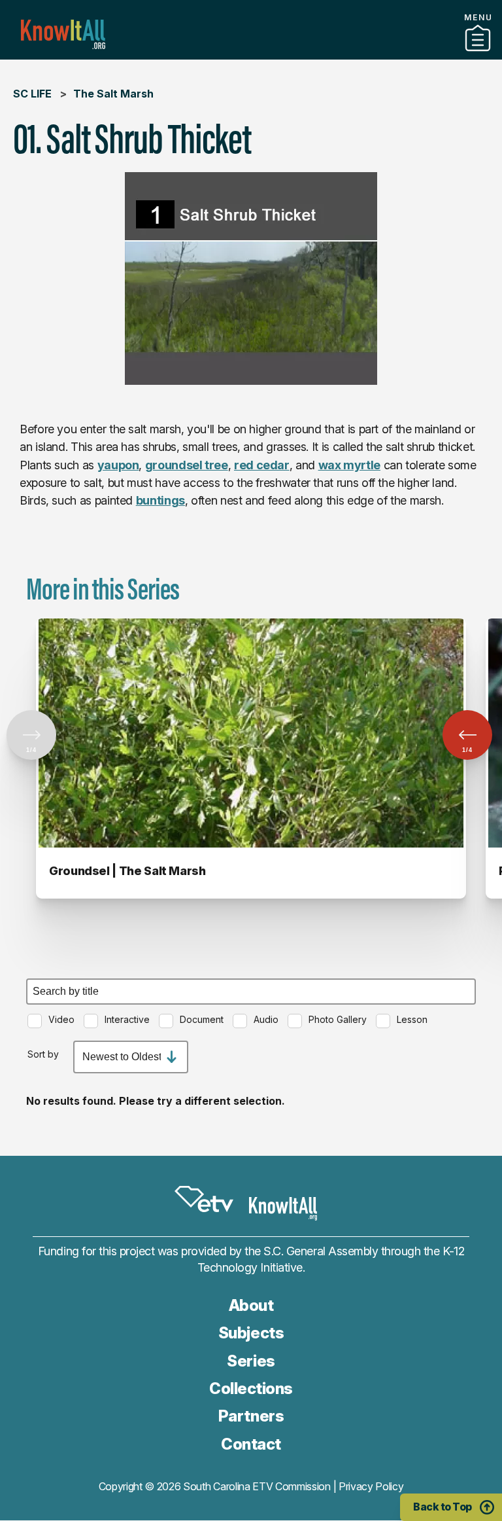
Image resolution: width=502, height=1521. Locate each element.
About (251, 1305)
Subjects (251, 1332)
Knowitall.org (63, 34)
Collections (251, 1388)
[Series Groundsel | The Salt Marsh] (251, 733)
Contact (251, 1444)
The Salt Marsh (113, 93)
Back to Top (442, 1506)
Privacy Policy (371, 1486)
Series (251, 1360)
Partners (251, 54)
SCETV (204, 1199)
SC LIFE (32, 93)
